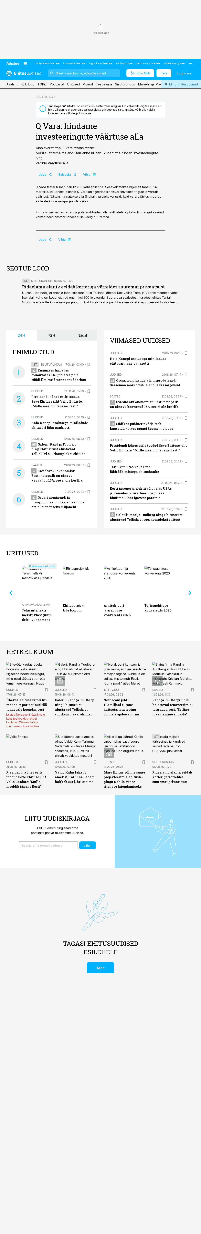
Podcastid (57, 84)
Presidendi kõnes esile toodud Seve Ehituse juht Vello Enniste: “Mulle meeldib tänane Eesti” (57, 401)
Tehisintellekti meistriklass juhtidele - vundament (37, 615)
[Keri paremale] (190, 592)
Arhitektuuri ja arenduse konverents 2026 (117, 610)
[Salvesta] (88, 364)
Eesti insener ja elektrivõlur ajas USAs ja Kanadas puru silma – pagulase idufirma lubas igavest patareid (141, 493)
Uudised (37, 391)
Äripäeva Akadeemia (36, 604)
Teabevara (104, 84)
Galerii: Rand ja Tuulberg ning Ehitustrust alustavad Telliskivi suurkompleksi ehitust (58, 449)
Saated (36, 465)
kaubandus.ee (124, 63)
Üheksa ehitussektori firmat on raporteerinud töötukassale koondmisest (27, 704)
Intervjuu (111, 689)
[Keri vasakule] (11, 592)
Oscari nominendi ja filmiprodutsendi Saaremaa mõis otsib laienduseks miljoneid (57, 502)
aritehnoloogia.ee (174, 63)
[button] (48, 845)
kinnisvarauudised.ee (47, 63)
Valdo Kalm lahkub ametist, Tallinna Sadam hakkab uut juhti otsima (75, 777)
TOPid (42, 84)
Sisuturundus (125, 84)
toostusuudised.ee (74, 63)
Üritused (73, 84)
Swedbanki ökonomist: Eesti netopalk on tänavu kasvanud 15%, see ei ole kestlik (57, 475)
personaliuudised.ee (148, 63)
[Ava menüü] (25, 63)
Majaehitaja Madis (151, 84)
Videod (88, 84)
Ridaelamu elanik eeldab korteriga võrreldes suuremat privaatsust (93, 287)
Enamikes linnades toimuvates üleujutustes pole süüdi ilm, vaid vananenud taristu (58, 375)
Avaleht (11, 84)
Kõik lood (27, 84)
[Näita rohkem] (190, 63)
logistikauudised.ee (100, 63)
